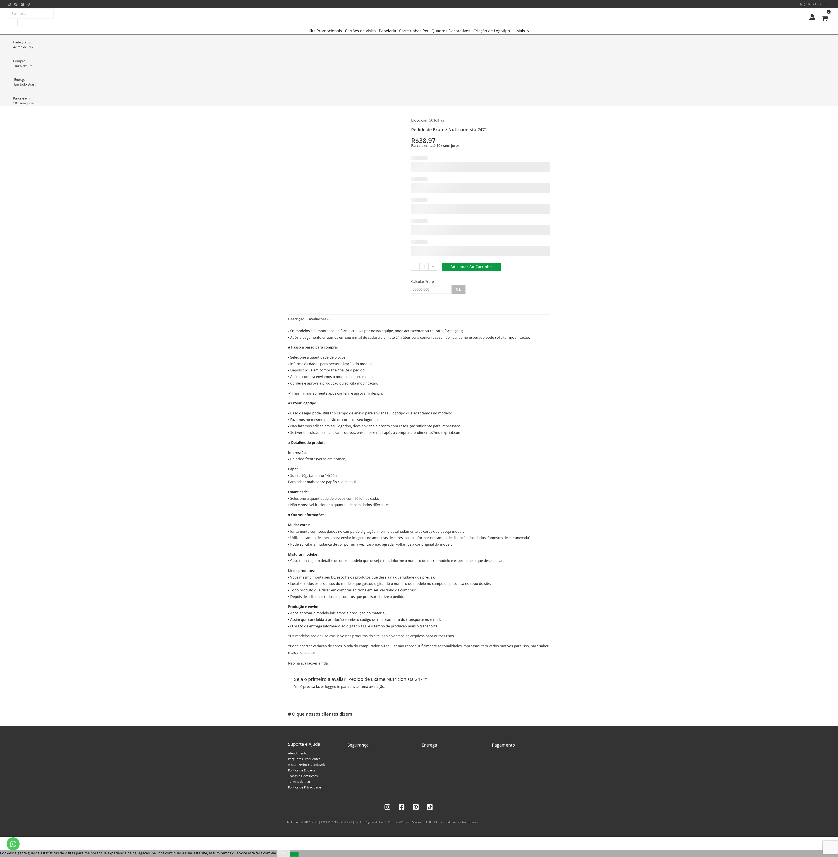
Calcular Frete (422, 281)
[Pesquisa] (13, 22)
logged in (332, 686)
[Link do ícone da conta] (812, 17)
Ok (458, 289)
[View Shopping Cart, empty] (824, 17)
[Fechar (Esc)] (33, 841)
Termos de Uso (299, 782)
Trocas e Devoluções (303, 776)
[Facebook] (15, 4)
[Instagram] (9, 4)
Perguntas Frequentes (304, 759)
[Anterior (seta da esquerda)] (4, 847)
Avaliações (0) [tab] (320, 319)
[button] (527, 30)
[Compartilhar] (23, 841)
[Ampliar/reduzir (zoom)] (4, 841)
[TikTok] (29, 4)
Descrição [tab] (296, 319)
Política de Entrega (301, 770)
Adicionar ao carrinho (471, 266)
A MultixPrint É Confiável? (306, 765)
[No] (294, 854)
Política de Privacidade (304, 787)
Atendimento (297, 753)
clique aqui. (347, 481)
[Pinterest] (22, 4)
